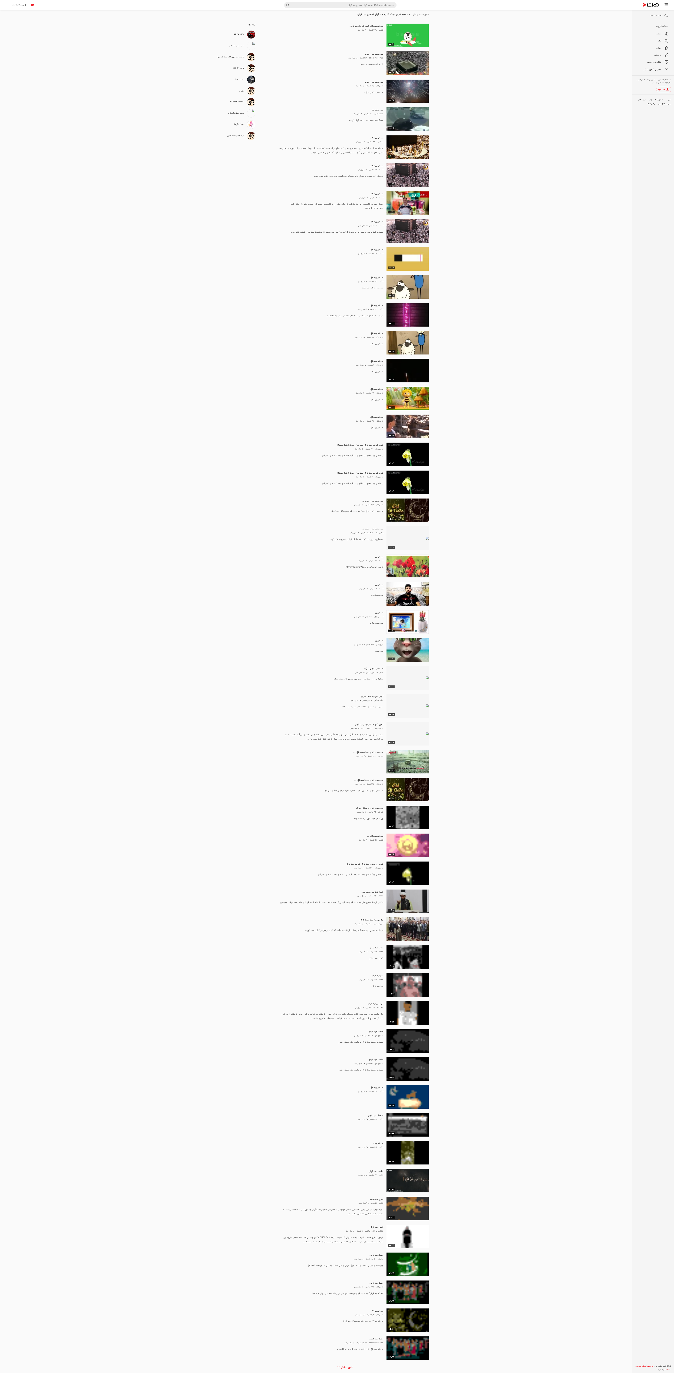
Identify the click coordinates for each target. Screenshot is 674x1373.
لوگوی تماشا (651, 104)
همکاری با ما (659, 100)
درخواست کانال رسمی (664, 104)
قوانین (650, 100)
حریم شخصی (642, 100)
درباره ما (668, 100)
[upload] (32, 5)
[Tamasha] (651, 5)
